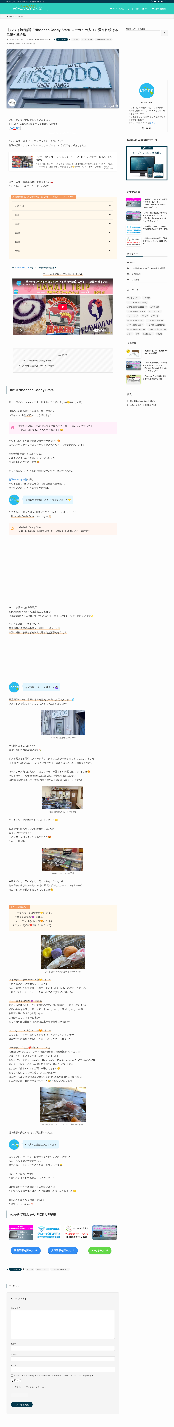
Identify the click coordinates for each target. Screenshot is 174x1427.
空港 (137, 333)
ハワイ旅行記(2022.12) (156, 325)
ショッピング (132, 316)
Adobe (132, 262)
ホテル (130, 333)
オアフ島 (75, 39)
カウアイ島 (154, 307)
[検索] (165, 1)
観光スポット (148, 333)
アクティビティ (133, 298)
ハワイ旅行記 (62, 39)
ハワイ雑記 (134, 279)
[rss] (158, 1)
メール (14, 1354)
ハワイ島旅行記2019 (135, 325)
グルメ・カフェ (87, 39)
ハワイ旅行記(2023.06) (103, 39)
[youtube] (155, 1)
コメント (15, 1307)
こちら (152, 122)
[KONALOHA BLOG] (28, 8)
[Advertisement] (63, 658)
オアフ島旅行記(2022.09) (137, 307)
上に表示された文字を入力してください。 (29, 1387)
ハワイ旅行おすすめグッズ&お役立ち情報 (147, 268)
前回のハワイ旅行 (18, 479)
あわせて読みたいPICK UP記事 (38, 365)
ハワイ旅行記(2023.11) (157, 329)
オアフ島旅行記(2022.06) (137, 302)
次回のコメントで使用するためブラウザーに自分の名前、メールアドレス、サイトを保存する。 (55, 1375)
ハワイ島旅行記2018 (155, 320)
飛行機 (159, 333)
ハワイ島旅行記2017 (135, 320)
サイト (14, 1365)
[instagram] (151, 1)
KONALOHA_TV (22, 267)
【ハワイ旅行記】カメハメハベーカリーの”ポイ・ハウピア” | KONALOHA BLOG (73, 158)
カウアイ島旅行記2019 (136, 311)
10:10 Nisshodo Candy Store (36, 360)
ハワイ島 (155, 316)
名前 (13, 1343)
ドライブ (144, 316)
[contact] (162, 1)
